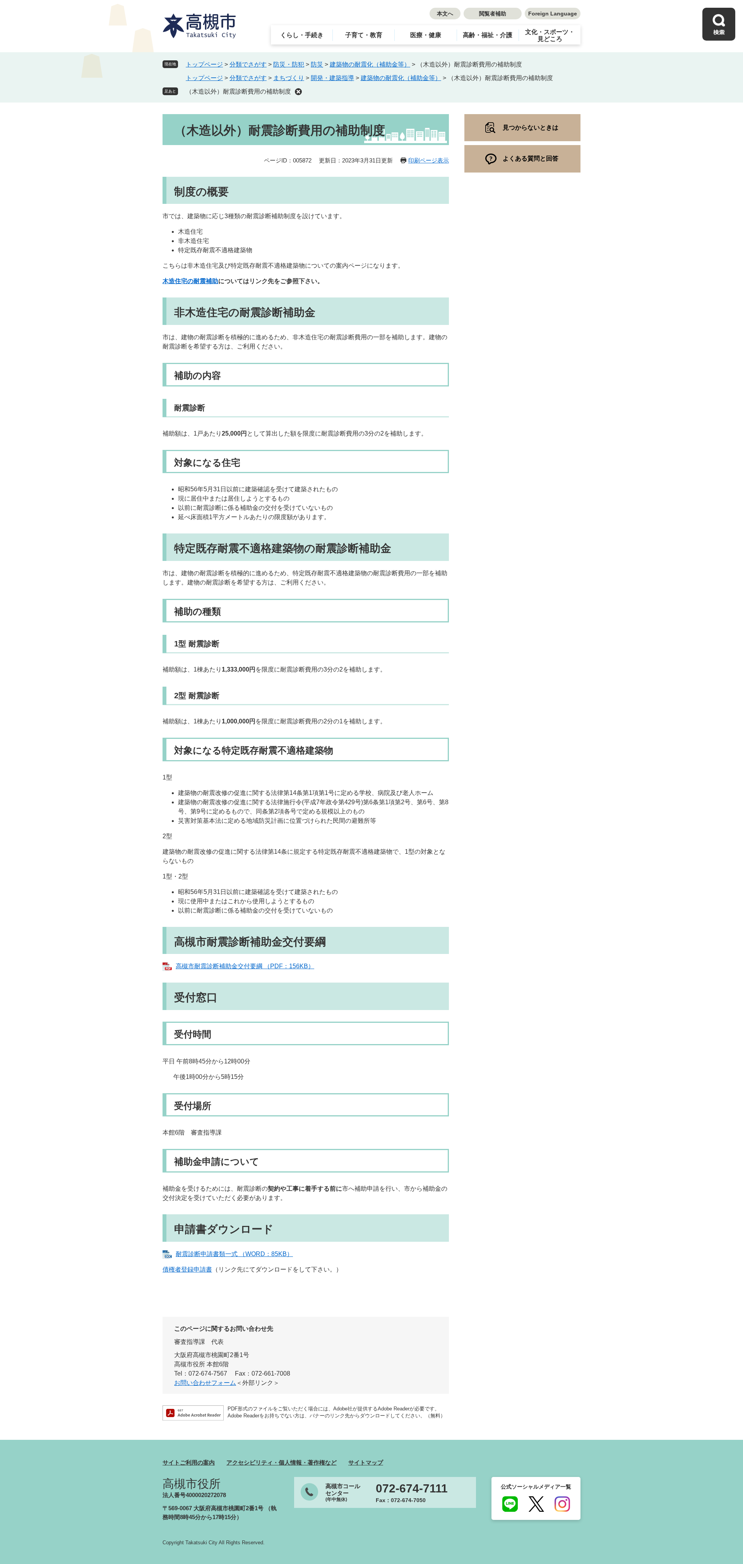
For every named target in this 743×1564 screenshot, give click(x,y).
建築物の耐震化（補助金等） (370, 64)
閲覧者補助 (492, 13)
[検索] (718, 24)
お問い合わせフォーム (205, 1382)
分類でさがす (248, 64)
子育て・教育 (363, 35)
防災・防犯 (288, 64)
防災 (317, 64)
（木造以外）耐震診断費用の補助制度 (238, 91)
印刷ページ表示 (428, 160)
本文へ (445, 13)
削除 (298, 91)
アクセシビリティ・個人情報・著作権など (281, 1462)
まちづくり (288, 78)
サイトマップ (365, 1462)
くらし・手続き (302, 35)
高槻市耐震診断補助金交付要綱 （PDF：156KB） (245, 966)
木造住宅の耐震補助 (190, 281)
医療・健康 (425, 35)
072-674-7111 (412, 1488)
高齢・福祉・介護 (487, 35)
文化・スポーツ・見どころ (550, 35)
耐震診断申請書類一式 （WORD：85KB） (234, 1254)
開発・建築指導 (332, 78)
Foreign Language (552, 13)
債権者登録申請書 (187, 1269)
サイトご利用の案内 (189, 1462)
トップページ (204, 64)
